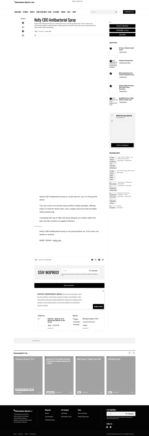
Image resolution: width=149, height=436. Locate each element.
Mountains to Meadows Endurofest (125, 183)
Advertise (64, 413)
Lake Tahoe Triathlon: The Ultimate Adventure (125, 157)
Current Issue (49, 416)
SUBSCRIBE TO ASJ (122, 30)
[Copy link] (23, 35)
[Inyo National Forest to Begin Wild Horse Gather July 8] (113, 101)
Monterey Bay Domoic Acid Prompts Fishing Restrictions (126, 74)
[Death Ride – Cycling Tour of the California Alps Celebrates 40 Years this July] (51, 322)
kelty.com (57, 240)
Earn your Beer (82, 413)
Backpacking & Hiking (125, 63)
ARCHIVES (122, 35)
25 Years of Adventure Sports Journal (126, 48)
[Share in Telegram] (23, 31)
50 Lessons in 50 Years (89, 322)
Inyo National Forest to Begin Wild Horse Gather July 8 (126, 99)
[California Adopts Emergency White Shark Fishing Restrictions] (113, 89)
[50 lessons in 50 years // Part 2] (28, 375)
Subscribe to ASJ (66, 416)
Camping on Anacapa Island (126, 60)
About (47, 413)
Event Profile (56, 325)
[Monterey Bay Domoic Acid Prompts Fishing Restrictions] (113, 76)
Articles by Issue (50, 420)
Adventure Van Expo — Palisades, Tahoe (124, 193)
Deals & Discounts (83, 416)
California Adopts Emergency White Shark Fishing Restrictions (126, 87)
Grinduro (119, 206)
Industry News (123, 52)
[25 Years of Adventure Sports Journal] (113, 51)
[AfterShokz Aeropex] (121, 375)
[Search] (116, 12)
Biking (49, 325)
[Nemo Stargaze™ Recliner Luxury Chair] (90, 375)
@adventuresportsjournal (124, 115)
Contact (26, 434)
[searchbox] (102, 12)
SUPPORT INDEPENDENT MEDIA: (59, 299)
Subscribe (98, 306)
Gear (36, 31)
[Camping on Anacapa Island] (113, 64)
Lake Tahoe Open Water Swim (126, 170)
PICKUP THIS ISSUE (122, 26)
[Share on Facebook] (23, 23)
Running (85, 325)
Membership (33, 434)
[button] (120, 12)
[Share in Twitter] (23, 27)
